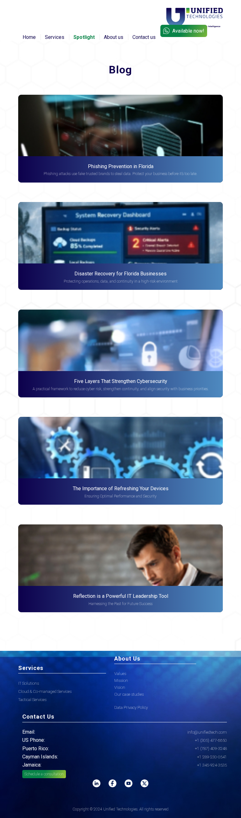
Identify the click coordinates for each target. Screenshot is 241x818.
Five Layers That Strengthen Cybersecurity (120, 381)
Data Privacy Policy (131, 707)
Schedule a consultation (44, 774)
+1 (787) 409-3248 (211, 748)
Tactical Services (32, 699)
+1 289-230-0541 (212, 757)
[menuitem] (29, 37)
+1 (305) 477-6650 (211, 740)
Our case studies (129, 694)
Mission (121, 680)
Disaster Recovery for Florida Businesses (120, 274)
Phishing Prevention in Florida (120, 166)
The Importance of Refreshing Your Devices (121, 488)
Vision (119, 687)
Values (120, 673)
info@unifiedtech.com (207, 732)
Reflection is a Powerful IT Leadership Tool (120, 596)
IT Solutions (28, 683)
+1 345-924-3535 (212, 765)
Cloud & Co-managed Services (45, 691)
